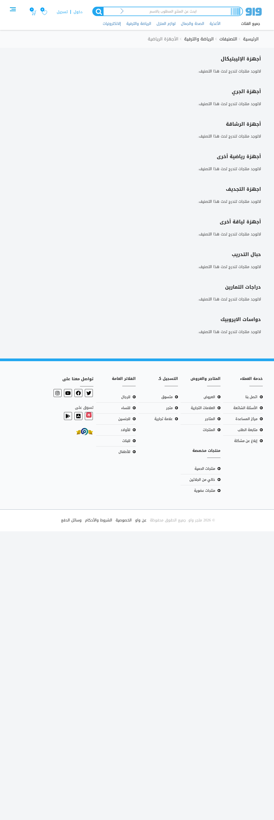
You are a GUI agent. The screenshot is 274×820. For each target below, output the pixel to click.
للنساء (125, 408)
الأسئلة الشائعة (245, 408)
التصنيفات (228, 39)
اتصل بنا (251, 397)
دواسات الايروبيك (240, 319)
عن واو (140, 520)
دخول (78, 12)
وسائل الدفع (71, 520)
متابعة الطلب (247, 429)
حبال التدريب (246, 254)
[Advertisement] (137, 674)
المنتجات (209, 429)
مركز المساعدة (246, 418)
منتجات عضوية (204, 490)
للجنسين (124, 418)
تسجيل (62, 12)
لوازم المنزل (166, 23)
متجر (169, 408)
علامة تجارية (163, 418)
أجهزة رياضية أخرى (239, 156)
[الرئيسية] (254, 12)
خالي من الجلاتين (202, 479)
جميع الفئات (250, 24)
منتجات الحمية (205, 468)
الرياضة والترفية (138, 23)
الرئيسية (251, 39)
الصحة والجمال (192, 23)
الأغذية (215, 23)
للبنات (126, 440)
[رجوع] (122, 11)
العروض (209, 397)
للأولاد (125, 429)
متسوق (167, 397)
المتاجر (210, 418)
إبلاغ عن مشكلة (245, 440)
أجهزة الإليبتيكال (241, 58)
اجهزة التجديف (243, 189)
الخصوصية (124, 520)
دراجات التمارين (243, 287)
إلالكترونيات (112, 23)
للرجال (125, 397)
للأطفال (124, 451)
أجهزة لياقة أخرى (240, 221)
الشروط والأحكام (98, 520)
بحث (97, 11)
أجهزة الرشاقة (243, 124)
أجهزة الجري (246, 91)
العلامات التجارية (203, 408)
